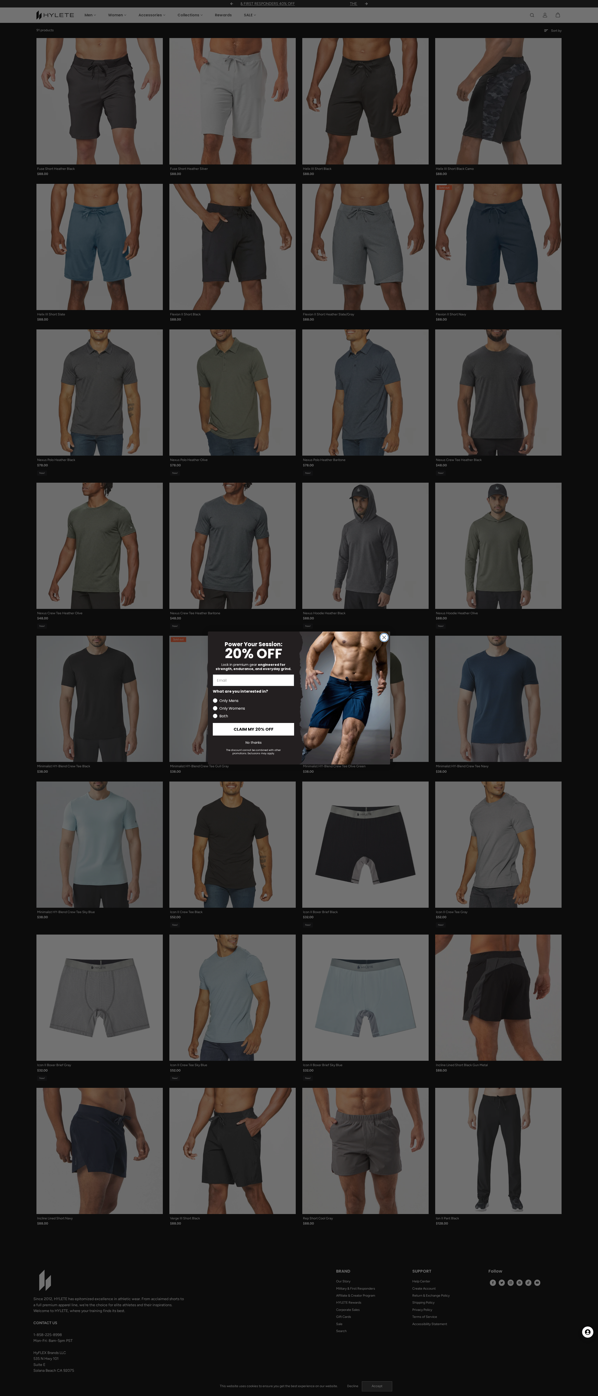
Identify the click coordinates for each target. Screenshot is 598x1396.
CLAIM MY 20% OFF (254, 729)
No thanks (254, 742)
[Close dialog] (384, 637)
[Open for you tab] (587, 1332)
